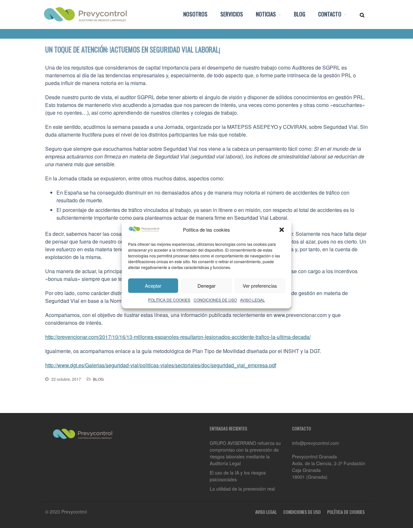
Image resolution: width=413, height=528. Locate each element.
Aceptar (153, 285)
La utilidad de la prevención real (242, 488)
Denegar (206, 285)
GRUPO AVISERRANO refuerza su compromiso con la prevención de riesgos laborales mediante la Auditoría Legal (245, 453)
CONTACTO (329, 14)
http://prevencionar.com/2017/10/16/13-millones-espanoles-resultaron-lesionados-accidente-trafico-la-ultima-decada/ (178, 337)
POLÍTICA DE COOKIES (169, 299)
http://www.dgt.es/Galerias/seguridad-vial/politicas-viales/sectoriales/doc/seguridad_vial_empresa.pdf (160, 365)
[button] (281, 229)
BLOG (299, 14)
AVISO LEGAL (252, 299)
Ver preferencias (260, 285)
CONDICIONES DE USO (215, 299)
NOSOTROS (195, 14)
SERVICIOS (231, 14)
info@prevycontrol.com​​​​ (315, 443)
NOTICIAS (266, 14)
